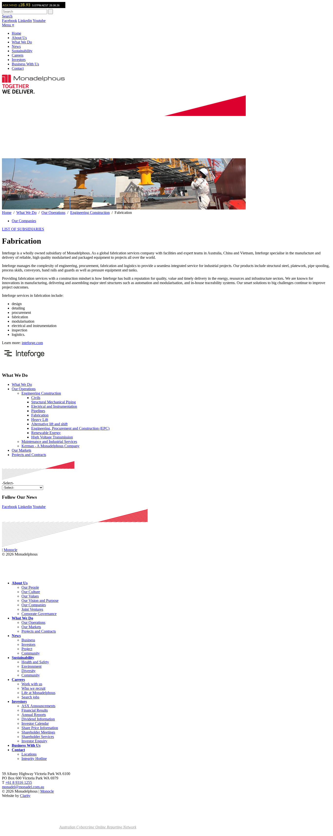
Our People (30, 587)
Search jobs (30, 697)
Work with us (31, 684)
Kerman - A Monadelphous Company (50, 446)
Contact (18, 68)
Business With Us (25, 64)
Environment (31, 666)
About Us (19, 38)
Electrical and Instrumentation (54, 406)
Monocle (10, 550)
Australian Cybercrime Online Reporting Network (97, 827)
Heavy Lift (39, 420)
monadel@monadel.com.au (23, 787)
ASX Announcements (38, 706)
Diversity (28, 671)
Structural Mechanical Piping (53, 402)
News (16, 46)
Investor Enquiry (34, 741)
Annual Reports (33, 715)
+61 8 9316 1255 (18, 782)
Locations (29, 754)
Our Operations (53, 212)
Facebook (9, 21)
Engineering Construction (90, 212)
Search (7, 16)
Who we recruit (33, 688)
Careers (17, 55)
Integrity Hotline (34, 758)
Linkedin (25, 21)
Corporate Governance (39, 614)
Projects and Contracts (29, 455)
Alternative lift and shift (49, 424)
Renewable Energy (46, 433)
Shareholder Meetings (38, 732)
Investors (19, 60)
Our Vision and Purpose (40, 600)
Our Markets (21, 450)
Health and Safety (35, 662)
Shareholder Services (37, 737)
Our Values (30, 596)
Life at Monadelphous (38, 693)
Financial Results (34, 710)
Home (16, 33)
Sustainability (22, 51)
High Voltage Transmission (52, 437)
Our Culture (30, 592)
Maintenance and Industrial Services (49, 441)
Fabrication (40, 415)
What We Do (22, 42)
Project (26, 649)
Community (30, 653)
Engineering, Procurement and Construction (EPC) (70, 428)
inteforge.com (32, 343)
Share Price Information (39, 728)
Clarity (25, 796)
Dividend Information (38, 719)
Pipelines (38, 411)
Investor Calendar (35, 723)
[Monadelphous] (33, 81)
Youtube (39, 21)
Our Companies (24, 221)
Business (28, 640)
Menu (8, 25)
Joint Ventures (32, 609)
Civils (35, 398)
